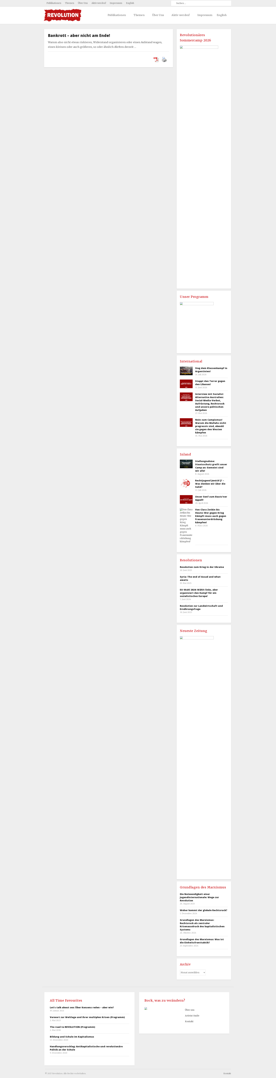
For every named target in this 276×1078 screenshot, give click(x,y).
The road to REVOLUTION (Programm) (72, 1026)
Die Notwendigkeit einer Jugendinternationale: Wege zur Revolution (199, 897)
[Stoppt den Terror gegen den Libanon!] (186, 384)
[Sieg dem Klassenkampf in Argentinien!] (186, 371)
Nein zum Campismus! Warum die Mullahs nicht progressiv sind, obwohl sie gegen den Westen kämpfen (210, 426)
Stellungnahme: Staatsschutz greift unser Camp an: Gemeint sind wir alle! (211, 466)
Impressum (116, 3)
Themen (69, 3)
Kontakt (189, 1021)
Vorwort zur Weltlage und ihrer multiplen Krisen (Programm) (87, 1017)
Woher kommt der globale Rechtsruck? (203, 910)
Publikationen (53, 3)
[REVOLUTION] (62, 15)
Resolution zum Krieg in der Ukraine (202, 566)
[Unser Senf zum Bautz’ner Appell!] (186, 499)
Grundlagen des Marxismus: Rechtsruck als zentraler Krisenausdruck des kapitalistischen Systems (202, 924)
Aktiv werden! (99, 3)
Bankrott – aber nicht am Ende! (79, 35)
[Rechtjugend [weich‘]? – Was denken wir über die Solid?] (186, 483)
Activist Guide (192, 1015)
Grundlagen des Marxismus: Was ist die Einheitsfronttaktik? (202, 941)
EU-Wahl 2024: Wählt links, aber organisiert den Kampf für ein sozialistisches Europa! (199, 593)
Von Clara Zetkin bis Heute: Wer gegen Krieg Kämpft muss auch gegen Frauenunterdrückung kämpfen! (210, 516)
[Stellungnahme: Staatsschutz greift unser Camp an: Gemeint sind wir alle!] (186, 464)
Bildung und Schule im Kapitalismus (72, 1036)
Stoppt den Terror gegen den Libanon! (210, 383)
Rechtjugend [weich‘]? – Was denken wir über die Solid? (210, 483)
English (130, 3)
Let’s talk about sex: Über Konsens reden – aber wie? (82, 1007)
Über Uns (83, 3)
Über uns (189, 1010)
